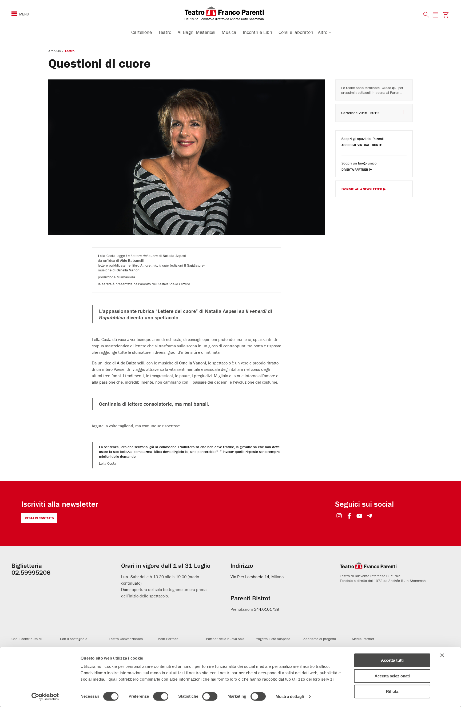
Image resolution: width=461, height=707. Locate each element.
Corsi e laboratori (296, 32)
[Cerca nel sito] (426, 14)
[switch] (160, 696)
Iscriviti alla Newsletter (361, 189)
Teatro (164, 32)
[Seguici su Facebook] (349, 516)
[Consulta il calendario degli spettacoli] (435, 14)
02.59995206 (30, 572)
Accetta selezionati (392, 676)
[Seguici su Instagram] (339, 516)
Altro (322, 32)
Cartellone (141, 32)
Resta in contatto (39, 518)
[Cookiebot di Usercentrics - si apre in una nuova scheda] (45, 697)
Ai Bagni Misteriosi (196, 32)
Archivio (55, 51)
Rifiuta (392, 691)
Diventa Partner (354, 169)
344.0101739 (266, 609)
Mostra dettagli (290, 696)
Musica (229, 32)
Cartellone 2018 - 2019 (360, 112)
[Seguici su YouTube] (359, 516)
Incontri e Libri (257, 32)
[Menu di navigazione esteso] (14, 13)
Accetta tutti (392, 660)
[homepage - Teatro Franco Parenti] (230, 13)
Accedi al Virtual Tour (359, 145)
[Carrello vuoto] (446, 14)
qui (394, 87)
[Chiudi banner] (442, 655)
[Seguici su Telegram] (369, 516)
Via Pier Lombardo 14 (249, 576)
